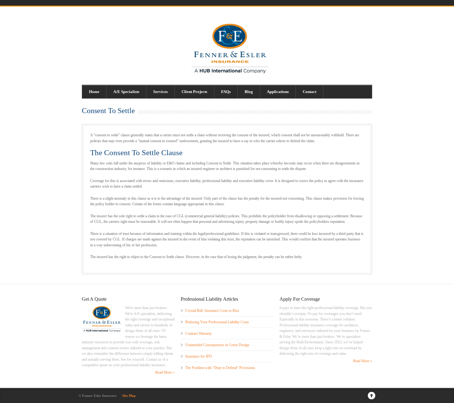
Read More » (164, 372)
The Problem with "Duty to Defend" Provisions (220, 368)
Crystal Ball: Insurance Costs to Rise (212, 310)
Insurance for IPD (198, 356)
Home (94, 91)
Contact (309, 91)
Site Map (129, 395)
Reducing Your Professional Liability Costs (217, 322)
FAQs (226, 91)
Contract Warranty (198, 333)
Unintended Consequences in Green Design (217, 345)
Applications (278, 91)
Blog (249, 91)
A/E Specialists (126, 91)
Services (160, 91)
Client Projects (194, 91)
